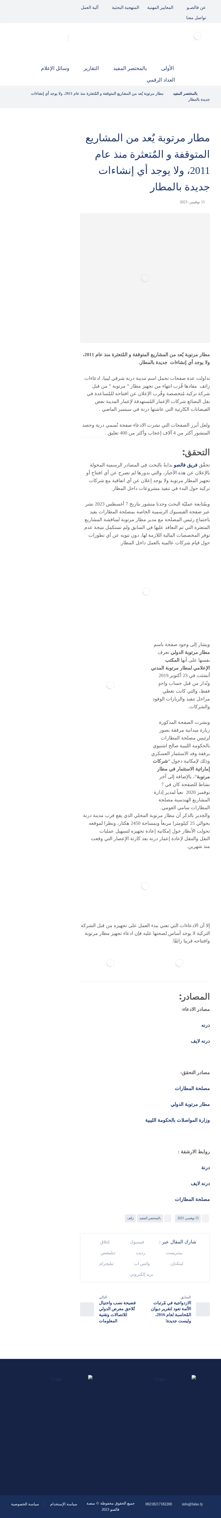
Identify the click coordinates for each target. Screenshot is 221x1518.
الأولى (46, 377)
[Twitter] (29, 6)
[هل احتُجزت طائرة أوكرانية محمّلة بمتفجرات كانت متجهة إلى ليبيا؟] (53, 301)
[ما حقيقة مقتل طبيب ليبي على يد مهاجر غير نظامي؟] (53, 268)
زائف (130, 1218)
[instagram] (17, 6)
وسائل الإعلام (38, 429)
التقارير (45, 414)
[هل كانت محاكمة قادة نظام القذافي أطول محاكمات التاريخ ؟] (53, 235)
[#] (74, 1458)
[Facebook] (42, 6)
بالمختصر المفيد (150, 1218)
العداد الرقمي (38, 443)
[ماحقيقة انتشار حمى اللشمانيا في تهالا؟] (53, 201)
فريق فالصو (186, 465)
